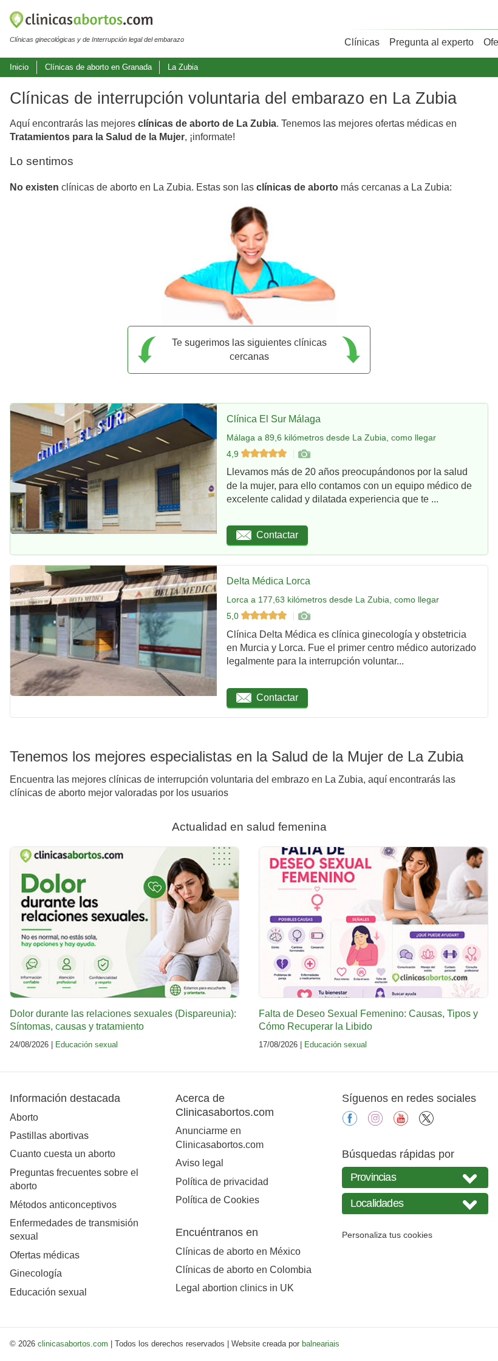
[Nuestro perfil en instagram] (375, 1122)
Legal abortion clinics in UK (235, 1288)
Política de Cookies (217, 1200)
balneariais (320, 1343)
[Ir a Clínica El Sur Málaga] (303, 454)
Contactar (277, 535)
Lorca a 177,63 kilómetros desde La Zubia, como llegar (333, 599)
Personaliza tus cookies (387, 1235)
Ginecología (36, 1273)
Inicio (19, 67)
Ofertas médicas (45, 1255)
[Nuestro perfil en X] (426, 1122)
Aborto (24, 1117)
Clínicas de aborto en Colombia (244, 1270)
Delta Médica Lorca (268, 581)
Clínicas (362, 42)
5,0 (234, 616)
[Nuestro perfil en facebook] (350, 1122)
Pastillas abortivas (49, 1135)
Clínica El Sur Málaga (274, 419)
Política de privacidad (222, 1182)
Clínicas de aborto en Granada (98, 67)
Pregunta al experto (431, 42)
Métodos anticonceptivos (63, 1205)
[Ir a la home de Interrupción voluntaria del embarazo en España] (97, 22)
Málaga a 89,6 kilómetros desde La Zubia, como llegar (331, 437)
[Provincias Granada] (415, 1177)
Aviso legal (199, 1163)
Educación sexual (86, 1044)
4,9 (234, 454)
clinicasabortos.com (73, 1343)
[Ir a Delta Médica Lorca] (303, 616)
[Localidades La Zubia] (415, 1203)
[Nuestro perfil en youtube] (401, 1122)
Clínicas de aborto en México (238, 1251)
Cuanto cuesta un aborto (62, 1154)
